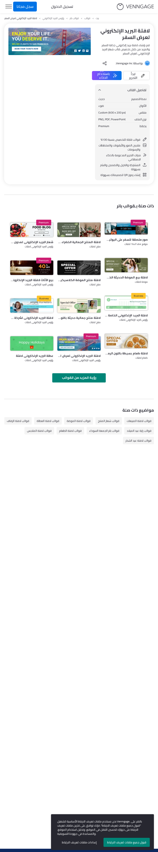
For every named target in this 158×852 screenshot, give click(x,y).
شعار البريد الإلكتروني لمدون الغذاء (31, 242)
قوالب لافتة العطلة (48, 421)
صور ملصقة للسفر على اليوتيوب (126, 240)
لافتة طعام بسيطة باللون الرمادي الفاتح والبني (126, 353)
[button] (136, 75)
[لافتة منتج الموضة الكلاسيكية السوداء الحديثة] (78, 268)
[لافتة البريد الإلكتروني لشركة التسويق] (31, 306)
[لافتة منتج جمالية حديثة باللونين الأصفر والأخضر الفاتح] (78, 306)
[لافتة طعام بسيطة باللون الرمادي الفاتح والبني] (126, 341)
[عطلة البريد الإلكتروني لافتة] (31, 343)
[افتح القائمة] (8, 6)
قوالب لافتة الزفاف (18, 421)
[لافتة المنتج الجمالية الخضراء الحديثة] (78, 230)
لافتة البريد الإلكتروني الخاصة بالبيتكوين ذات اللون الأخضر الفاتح (126, 315)
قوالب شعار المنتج (108, 421)
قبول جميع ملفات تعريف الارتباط (126, 842)
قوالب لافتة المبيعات (139, 421)
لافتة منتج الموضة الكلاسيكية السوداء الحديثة (78, 280)
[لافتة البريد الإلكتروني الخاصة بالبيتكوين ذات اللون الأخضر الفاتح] (126, 303)
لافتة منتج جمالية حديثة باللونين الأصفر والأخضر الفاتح (78, 318)
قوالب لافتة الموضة (79, 421)
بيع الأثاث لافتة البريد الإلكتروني (31, 280)
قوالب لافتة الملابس (39, 430)
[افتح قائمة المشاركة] (104, 63)
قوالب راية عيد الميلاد (139, 430)
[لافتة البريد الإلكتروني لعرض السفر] (78, 343)
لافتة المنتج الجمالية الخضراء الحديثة (78, 242)
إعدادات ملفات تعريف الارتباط (79, 842)
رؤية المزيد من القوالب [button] (79, 377)
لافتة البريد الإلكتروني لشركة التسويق (31, 318)
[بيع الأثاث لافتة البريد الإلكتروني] (31, 268)
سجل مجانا (25, 6)
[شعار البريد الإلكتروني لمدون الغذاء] (31, 230)
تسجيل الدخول (62, 6)
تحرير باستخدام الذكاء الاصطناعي (103, 75)
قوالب (87, 18)
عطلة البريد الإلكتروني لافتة (34, 356)
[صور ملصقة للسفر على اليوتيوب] (126, 228)
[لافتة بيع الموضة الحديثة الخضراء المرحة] (126, 265)
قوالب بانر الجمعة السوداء (104, 430)
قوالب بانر (74, 18)
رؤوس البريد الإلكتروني (53, 18)
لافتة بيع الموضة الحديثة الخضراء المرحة (126, 277)
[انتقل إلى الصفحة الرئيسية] (135, 6)
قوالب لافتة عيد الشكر (138, 440)
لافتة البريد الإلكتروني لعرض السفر (78, 356)
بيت (97, 18)
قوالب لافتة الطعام (70, 430)
